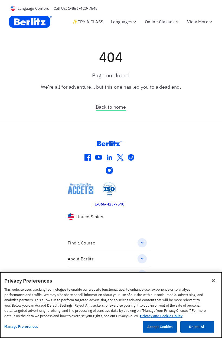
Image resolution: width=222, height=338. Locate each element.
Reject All (197, 326)
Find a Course (81, 243)
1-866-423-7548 (109, 204)
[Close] (213, 281)
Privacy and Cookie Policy (161, 316)
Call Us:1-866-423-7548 (76, 8)
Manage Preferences (21, 326)
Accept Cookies (160, 326)
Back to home (111, 107)
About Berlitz (80, 258)
